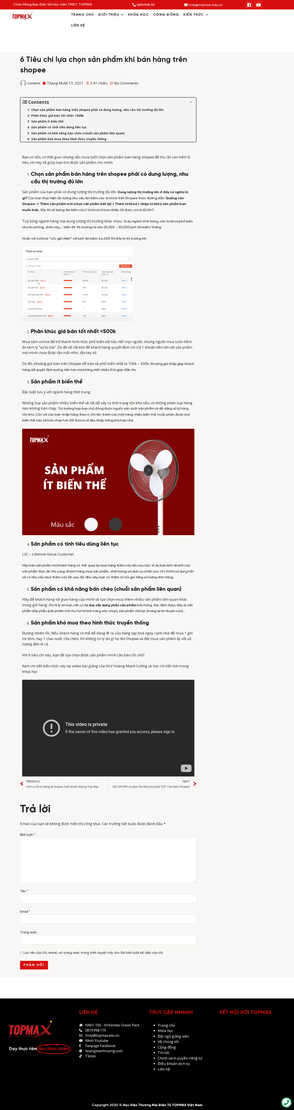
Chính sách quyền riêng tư (180, 1058)
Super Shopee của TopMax (61, 671)
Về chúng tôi (168, 1041)
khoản (172, 1063)
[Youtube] (258, 5)
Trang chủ (166, 1025)
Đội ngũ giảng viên (173, 1036)
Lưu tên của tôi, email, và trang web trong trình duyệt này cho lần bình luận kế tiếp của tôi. (94, 953)
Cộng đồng (167, 1047)
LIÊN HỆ (78, 25)
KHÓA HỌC (138, 15)
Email (25, 912)
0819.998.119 (145, 5)
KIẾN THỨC (193, 15)
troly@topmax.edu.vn (205, 5)
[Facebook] (249, 5)
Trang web (28, 932)
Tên (24, 891)
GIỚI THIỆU (108, 15)
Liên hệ (164, 1069)
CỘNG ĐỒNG (166, 15)
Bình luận (27, 835)
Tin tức (164, 1052)
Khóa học (165, 1030)
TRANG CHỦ (82, 15)
